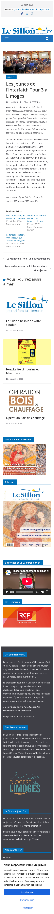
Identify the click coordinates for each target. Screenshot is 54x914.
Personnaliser (27, 899)
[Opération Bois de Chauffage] (27, 389)
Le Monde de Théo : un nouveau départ (28, 258)
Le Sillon (25, 102)
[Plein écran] (47, 591)
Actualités (11, 77)
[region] (27, 887)
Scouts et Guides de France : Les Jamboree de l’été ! (36, 218)
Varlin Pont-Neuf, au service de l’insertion (15, 217)
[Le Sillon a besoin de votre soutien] (27, 293)
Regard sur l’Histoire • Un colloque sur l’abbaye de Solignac (15, 237)
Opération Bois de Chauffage (25, 418)
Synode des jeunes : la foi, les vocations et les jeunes (25, 268)
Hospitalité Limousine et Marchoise (22, 371)
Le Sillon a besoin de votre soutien (23, 323)
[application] (27, 581)
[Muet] (42, 591)
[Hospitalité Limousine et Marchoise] (27, 341)
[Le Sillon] (27, 27)
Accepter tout (27, 892)
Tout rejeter (27, 907)
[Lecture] (6, 591)
